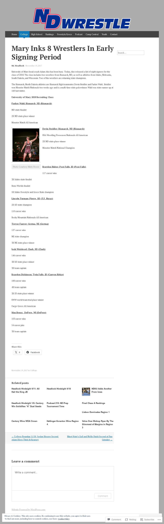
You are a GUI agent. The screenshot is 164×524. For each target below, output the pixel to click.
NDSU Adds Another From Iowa (102, 390)
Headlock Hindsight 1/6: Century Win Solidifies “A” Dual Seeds (27, 404)
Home (14, 34)
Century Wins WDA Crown (24, 421)
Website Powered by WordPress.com (28, 509)
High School (36, 34)
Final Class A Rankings (93, 403)
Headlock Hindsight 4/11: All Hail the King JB (26, 390)
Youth (104, 34)
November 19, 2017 (34, 65)
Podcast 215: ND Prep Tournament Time (57, 404)
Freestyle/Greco (64, 34)
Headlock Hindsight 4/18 (59, 388)
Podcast (78, 34)
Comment (103, 495)
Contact (113, 34)
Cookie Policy (64, 519)
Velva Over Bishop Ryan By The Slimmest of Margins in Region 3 (97, 424)
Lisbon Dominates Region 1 (96, 412)
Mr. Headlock (18, 65)
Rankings (49, 34)
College (24, 34)
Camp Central (92, 34)
